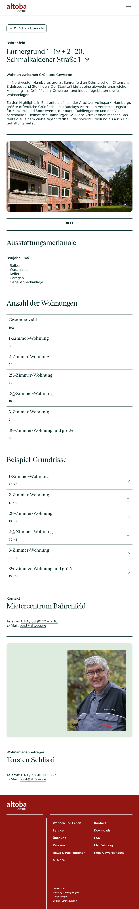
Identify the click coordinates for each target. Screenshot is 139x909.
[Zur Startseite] (17, 7)
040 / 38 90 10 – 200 (39, 621)
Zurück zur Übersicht (29, 28)
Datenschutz (60, 896)
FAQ (97, 838)
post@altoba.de (33, 625)
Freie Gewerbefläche (109, 852)
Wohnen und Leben (67, 823)
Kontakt (100, 823)
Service (58, 830)
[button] (67, 223)
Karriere (59, 845)
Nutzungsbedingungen (66, 892)
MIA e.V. (59, 860)
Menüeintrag (103, 845)
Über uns (59, 838)
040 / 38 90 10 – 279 (39, 775)
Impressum (59, 888)
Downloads (102, 830)
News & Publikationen (69, 852)
